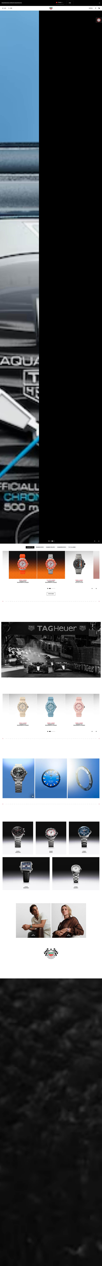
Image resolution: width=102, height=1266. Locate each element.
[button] (99, 8)
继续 (71, 2)
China (59, 2)
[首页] (51, 8)
